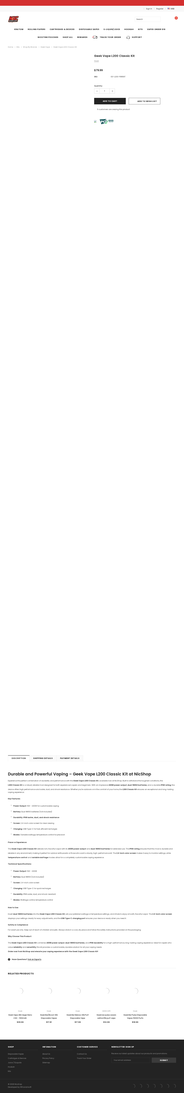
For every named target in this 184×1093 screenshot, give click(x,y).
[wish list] (167, 19)
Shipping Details (43, 758)
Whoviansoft (25, 1087)
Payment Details (69, 758)
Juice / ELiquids (15, 1062)
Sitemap (46, 1062)
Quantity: (98, 86)
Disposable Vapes (16, 1054)
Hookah (11, 1067)
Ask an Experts (34, 959)
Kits (9, 1071)
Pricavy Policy (48, 1058)
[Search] (158, 19)
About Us (46, 1054)
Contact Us (82, 1054)
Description (19, 758)
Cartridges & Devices (17, 1058)
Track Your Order (84, 1058)
